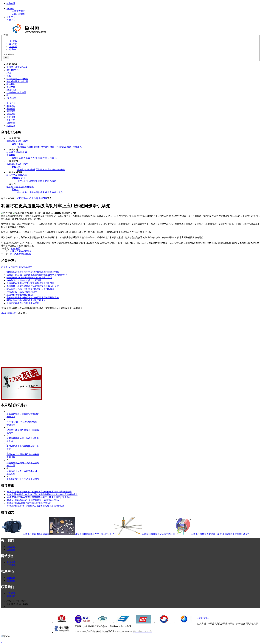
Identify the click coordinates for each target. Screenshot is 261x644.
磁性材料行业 (13, 70)
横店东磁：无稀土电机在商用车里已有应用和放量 (30, 289)
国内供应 (13, 41)
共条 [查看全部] (9, 313)
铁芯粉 (10, 186)
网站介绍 (11, 546)
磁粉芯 (20, 169)
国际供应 (11, 111)
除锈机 (26, 141)
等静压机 (77, 147)
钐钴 (49, 158)
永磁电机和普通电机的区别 (20, 295)
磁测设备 (11, 141)
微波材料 (54, 147)
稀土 (16, 186)
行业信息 (33, 198)
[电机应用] (12, 491)
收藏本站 (11, 3)
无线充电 (11, 87)
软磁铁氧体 (29, 169)
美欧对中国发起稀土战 (17, 81)
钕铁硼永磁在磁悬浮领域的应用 (22, 292)
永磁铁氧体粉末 (26, 186)
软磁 (9, 73)
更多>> (206, 618)
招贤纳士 (11, 123)
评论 (18, 248)
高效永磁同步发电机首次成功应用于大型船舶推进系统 (33, 297)
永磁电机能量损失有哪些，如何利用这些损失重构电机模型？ (220, 534)
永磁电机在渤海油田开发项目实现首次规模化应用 (30, 283)
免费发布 (11, 125)
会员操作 (11, 580)
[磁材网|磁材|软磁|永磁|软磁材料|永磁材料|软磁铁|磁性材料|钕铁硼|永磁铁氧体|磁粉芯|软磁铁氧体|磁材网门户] (28, 32)
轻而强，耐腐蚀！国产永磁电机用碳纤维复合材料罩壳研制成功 (37, 275)
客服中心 (11, 20)
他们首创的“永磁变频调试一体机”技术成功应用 (29, 277)
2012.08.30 (11, 90)
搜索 (6, 58)
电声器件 (45, 147)
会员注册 (11, 577)
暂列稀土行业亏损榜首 (17, 78)
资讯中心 (13, 49)
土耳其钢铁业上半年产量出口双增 (23, 479)
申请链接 (200, 618)
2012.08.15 (11, 98)
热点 (9, 76)
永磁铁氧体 (19, 152)
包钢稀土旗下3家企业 (17, 67)
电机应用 (43, 198)
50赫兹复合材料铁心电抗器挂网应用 (24, 280)
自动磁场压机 (65, 147)
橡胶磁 (43, 158)
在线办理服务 (18, 14)
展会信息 (11, 120)
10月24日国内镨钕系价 (21, 251)
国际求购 (11, 114)
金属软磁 (49, 169)
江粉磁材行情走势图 (16, 92)
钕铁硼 (10, 152)
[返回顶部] (1, 641)
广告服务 (11, 565)
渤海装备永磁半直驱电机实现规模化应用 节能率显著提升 (34, 272)
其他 (54, 158)
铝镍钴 (36, 158)
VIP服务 (10, 8)
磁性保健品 (43, 181)
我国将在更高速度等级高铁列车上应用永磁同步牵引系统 (44, 497)
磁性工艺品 (12, 175)
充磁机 (19, 141)
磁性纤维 (22, 175)
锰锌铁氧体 (59, 169)
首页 (18, 198)
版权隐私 (11, 549)
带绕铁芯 (40, 169)
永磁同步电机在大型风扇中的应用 (23, 303)
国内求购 (13, 44)
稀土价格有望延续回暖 (21, 254)
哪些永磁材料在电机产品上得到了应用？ (26, 300)
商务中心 (11, 17)
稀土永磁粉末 (51, 192)
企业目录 (13, 46)
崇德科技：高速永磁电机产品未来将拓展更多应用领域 (33, 286)
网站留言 (11, 596)
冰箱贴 (52, 181)
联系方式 (11, 593)
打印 (13, 248)
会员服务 (11, 562)
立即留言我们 (18, 11)
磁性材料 (11, 84)
